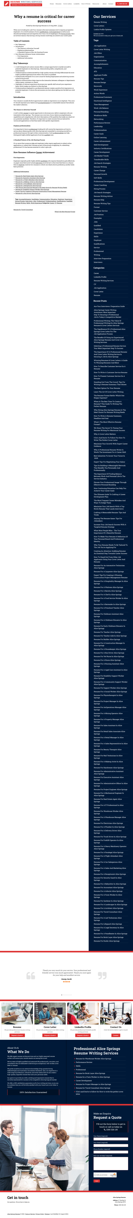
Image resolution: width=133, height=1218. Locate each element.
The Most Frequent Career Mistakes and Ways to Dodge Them (110, 501)
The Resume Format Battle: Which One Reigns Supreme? (109, 396)
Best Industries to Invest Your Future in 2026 (109, 457)
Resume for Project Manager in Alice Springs (108, 702)
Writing (97, 255)
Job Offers (98, 53)
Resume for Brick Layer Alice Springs (108, 937)
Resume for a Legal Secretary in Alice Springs (109, 928)
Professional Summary (103, 97)
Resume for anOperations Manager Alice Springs (110, 708)
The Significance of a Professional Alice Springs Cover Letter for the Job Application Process (109, 331)
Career (39, 152)
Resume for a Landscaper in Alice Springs (110, 904)
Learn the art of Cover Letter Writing (108, 392)
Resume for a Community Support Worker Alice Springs (110, 683)
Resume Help (99, 200)
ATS (95, 71)
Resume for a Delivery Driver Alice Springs (107, 831)
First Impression (22, 56)
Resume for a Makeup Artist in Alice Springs (29, 182)
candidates (44, 161)
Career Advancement (102, 141)
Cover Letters (67, 4)
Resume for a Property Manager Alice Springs (109, 720)
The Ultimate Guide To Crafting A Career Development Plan (109, 495)
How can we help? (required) (103, 1156)
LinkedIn (77, 4)
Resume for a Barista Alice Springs (108, 591)
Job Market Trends (101, 156)
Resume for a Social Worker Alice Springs (110, 691)
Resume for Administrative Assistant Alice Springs (109, 772)
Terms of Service (30, 1214)
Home (52, 4)
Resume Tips (99, 79)
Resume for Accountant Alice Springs (109, 887)
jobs (33, 143)
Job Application (100, 46)
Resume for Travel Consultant (23, 210)
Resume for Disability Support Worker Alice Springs (32, 189)
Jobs (34, 201)
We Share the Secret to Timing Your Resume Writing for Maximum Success (109, 429)
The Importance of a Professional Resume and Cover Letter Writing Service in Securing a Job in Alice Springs (110, 354)
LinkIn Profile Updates (102, 29)
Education (54, 199)
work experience (54, 32)
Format (97, 207)
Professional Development (104, 181)
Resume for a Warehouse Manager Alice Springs (110, 818)
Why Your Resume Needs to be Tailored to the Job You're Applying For (111, 546)
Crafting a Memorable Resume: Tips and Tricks (110, 513)
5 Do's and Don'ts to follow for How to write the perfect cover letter (109, 439)
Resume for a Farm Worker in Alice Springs (108, 896)
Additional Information (25, 58)
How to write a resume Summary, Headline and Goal (108, 417)
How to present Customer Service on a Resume (109, 377)
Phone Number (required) (102, 1149)
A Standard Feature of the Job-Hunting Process (32, 52)
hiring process (66, 34)
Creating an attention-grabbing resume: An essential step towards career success (110, 552)
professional (33, 129)
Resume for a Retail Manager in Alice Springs (109, 738)
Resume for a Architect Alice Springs (108, 908)
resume (25, 113)
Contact (110, 4)
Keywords (98, 86)
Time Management (101, 104)
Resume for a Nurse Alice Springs (107, 660)
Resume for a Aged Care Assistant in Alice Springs (110, 671)
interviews (38, 163)
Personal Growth (100, 174)
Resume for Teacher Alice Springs (107, 632)
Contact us (97, 34)
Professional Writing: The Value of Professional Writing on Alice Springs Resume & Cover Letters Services (109, 323)
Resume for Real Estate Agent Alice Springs (29, 176)
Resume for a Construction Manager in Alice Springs (109, 644)
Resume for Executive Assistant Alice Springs (30, 178)
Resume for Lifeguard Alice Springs (108, 924)
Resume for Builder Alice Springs (107, 639)
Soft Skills (98, 178)
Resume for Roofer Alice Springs (107, 941)
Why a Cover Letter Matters (105, 434)
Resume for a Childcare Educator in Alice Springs (110, 621)
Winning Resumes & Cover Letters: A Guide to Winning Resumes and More (110, 361)
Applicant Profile (100, 75)
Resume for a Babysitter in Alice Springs (110, 884)
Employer (61, 199)
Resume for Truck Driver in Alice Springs (110, 837)
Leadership (98, 126)
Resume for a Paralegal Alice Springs (108, 852)
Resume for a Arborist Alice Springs (108, 891)
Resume (59, 203)
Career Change (99, 170)
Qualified (69, 201)
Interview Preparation (102, 258)
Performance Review (102, 123)
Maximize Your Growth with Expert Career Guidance (111, 445)
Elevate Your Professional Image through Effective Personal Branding (110, 483)
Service (97, 247)
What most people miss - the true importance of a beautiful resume (107, 531)
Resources (96, 4)
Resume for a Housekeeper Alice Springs (28, 184)
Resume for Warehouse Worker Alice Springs (108, 812)
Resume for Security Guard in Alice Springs (108, 879)
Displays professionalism (25, 50)
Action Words (99, 93)
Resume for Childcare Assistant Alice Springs (108, 615)
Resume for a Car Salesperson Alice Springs (108, 863)
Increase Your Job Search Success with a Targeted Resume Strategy (110, 525)
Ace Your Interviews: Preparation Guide (109, 306)
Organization (99, 57)
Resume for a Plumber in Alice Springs (109, 827)
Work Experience (36, 203)
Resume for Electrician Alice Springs (108, 823)
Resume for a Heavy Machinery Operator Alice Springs (110, 847)
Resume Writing (20, 203)
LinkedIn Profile (100, 277)
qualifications (44, 32)
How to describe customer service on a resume (109, 367)
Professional (41, 201)
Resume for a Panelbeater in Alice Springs (110, 933)
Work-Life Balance (101, 108)
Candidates (35, 199)
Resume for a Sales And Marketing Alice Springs (110, 869)
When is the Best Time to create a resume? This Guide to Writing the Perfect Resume (108, 403)
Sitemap (47, 1214)
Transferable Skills (101, 159)
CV (44, 129)
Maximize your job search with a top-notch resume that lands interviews (109, 507)
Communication (44, 199)
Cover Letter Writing (102, 49)
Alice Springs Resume (13, 1214)
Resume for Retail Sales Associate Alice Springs (109, 732)
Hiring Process (20, 201)
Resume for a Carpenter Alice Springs (109, 571)
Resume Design (100, 82)
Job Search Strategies (102, 163)
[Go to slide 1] (61, 994)
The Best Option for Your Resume (107, 388)
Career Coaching (100, 185)
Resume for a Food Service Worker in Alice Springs (111, 599)
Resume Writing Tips (102, 203)
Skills (28, 203)
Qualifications (61, 201)
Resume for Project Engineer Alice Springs (110, 789)
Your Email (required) (101, 1142)
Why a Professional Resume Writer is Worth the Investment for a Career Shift (110, 451)
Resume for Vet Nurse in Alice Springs (109, 656)
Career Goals (99, 134)
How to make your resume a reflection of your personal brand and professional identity (111, 538)
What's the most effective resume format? (107, 423)
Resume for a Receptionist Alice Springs (28, 186)
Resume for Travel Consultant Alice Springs (108, 913)
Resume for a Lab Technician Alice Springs (108, 919)
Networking (98, 119)
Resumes (58, 4)
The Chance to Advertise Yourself (28, 48)
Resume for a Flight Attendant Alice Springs (29, 180)
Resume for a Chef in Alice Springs (108, 594)
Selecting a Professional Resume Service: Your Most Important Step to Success (110, 347)
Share (60, 25)
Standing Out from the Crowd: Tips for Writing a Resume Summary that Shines (110, 383)
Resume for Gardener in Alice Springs (109, 901)
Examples (98, 218)
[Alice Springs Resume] (23, 6)
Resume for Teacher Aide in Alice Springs (110, 636)
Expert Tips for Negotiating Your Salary (109, 462)
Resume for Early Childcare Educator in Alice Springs (109, 627)
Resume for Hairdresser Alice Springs (109, 768)
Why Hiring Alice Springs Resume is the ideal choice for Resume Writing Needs (41, 187)
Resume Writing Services (104, 280)
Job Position (99, 214)
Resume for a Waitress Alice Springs (108, 587)
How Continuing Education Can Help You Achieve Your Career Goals (110, 489)
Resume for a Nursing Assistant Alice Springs (109, 665)
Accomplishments (25, 199)
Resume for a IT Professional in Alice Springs (108, 806)
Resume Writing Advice (103, 196)
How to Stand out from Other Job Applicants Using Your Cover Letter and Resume (109, 559)
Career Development (102, 152)
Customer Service (101, 211)
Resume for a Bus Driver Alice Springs (27, 193)
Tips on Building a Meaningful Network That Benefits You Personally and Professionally (110, 467)
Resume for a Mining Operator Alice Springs (108, 714)
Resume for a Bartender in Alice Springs (110, 604)
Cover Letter (98, 291)
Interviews (28, 201)
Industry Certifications (103, 148)
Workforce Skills (100, 115)
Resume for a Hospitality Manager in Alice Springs (111, 582)
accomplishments (44, 103)
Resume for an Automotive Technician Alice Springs (109, 566)
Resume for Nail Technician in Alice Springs (108, 756)
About (104, 4)
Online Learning (100, 137)
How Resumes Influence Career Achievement (30, 54)
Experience (68, 199)
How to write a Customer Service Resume (110, 372)
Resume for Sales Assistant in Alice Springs (108, 726)
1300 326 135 (123, 4)
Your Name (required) (101, 1136)
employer (21, 165)
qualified (47, 135)
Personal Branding (101, 112)
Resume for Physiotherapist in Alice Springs (108, 696)
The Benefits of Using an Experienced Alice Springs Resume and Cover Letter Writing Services (109, 339)
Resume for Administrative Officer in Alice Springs (111, 784)
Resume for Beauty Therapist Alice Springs (107, 750)
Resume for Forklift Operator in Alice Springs (108, 841)
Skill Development (101, 145)
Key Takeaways (20, 44)
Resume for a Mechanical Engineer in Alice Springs (109, 794)
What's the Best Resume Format (65, 212)
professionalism (58, 133)
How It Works (85, 4)
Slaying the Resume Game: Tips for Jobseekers (108, 519)
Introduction (19, 46)
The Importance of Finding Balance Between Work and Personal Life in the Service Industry (109, 476)
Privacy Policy (40, 1214)
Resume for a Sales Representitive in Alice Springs (111, 744)
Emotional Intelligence (103, 101)
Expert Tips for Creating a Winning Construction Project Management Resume (40, 191)
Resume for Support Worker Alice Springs (110, 688)
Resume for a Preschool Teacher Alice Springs (109, 609)
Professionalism (50, 201)
